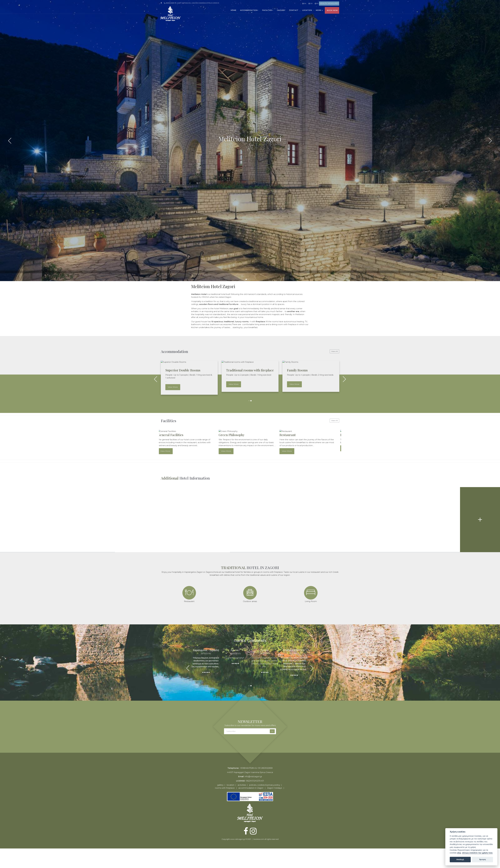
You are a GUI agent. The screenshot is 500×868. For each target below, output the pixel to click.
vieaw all (334, 351)
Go (272, 731)
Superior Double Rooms (182, 370)
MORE (319, 10)
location (307, 10)
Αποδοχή (460, 859)
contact (293, 10)
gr (311, 3)
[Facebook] (162, 3)
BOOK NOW (332, 10)
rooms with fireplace (225, 788)
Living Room (231, 435)
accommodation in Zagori (250, 788)
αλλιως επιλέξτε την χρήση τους (477, 853)
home (233, 10)
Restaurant (169, 435)
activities (242, 785)
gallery (281, 10)
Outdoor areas (293, 435)
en (305, 3)
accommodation (248, 10)
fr (317, 3)
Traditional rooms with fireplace (250, 370)
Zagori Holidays (274, 788)
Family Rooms (297, 370)
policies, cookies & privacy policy (264, 785)
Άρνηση (482, 859)
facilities (267, 10)
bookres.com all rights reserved (266, 839)
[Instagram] (253, 833)
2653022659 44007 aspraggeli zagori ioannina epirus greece (192, 3)
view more (173, 387)
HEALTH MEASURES (329, 3)
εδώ (459, 853)
